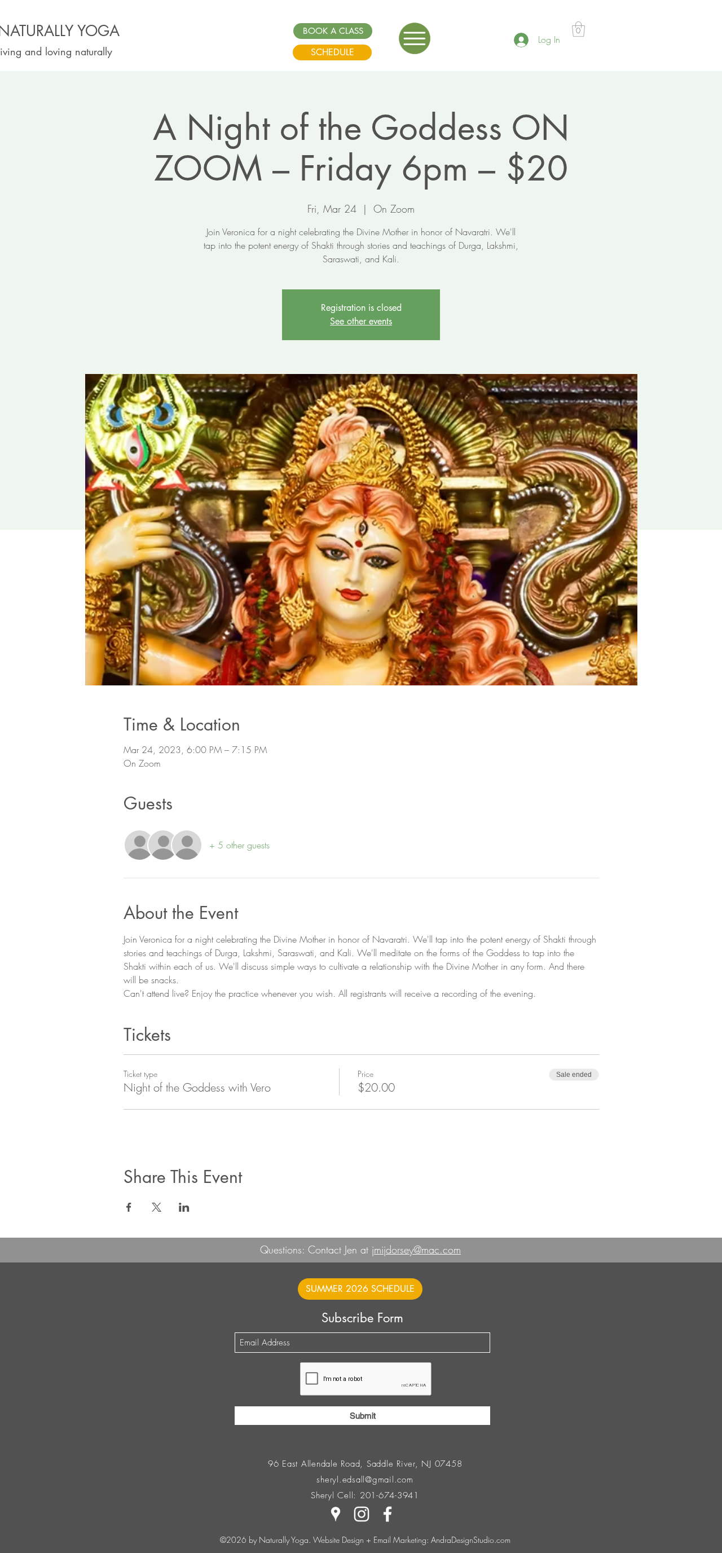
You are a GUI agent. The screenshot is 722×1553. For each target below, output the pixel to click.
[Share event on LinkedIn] (184, 1207)
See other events (361, 321)
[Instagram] (361, 1514)
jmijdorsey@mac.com (416, 1249)
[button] (415, 38)
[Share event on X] (156, 1207)
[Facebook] (387, 1514)
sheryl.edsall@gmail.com (364, 1479)
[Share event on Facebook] (129, 1207)
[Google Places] (335, 1514)
